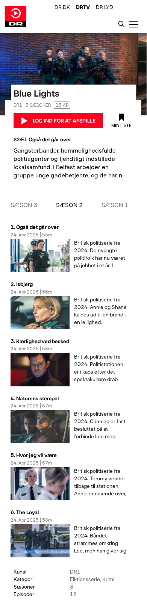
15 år (62, 104)
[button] (135, 24)
